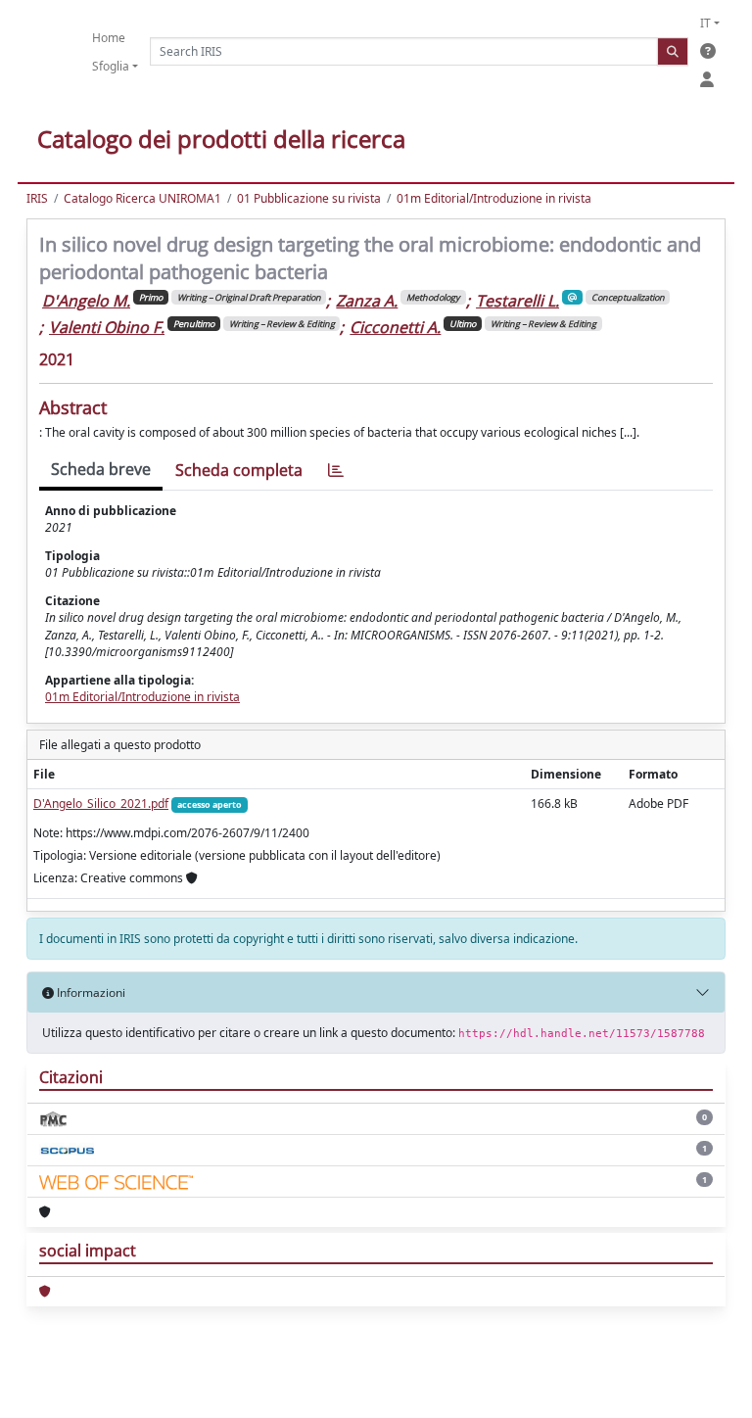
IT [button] (705, 23)
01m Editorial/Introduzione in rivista (494, 198)
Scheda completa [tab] (239, 470)
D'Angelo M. (86, 300)
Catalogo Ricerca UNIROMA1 (142, 198)
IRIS (37, 198)
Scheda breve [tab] (101, 469)
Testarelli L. (517, 300)
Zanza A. (367, 300)
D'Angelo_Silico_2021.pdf (100, 803)
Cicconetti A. (395, 327)
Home (108, 37)
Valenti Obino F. (106, 327)
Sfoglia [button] (110, 66)
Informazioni (89, 992)
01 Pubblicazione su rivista (309, 198)
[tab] (335, 470)
